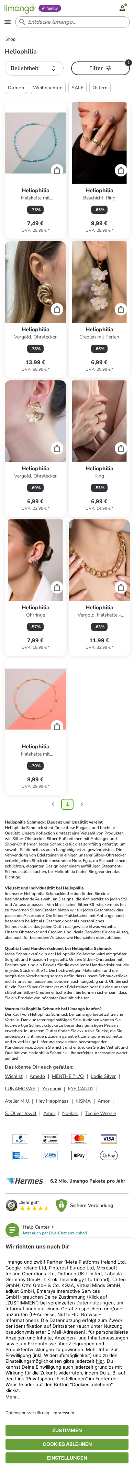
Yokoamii (51, 1088)
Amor (104, 1101)
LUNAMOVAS (20, 1088)
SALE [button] (77, 87)
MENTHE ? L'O (68, 1076)
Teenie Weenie (100, 1113)
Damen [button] (16, 87)
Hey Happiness (52, 1101)
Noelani (70, 1113)
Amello (37, 1076)
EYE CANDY (80, 1088)
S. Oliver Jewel (20, 1113)
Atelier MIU (17, 1101)
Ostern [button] (100, 87)
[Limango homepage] (20, 8)
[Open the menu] (7, 22)
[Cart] (57, 170)
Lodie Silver (103, 1076)
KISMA (83, 1101)
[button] (34, 68)
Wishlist (14, 1076)
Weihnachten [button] (48, 87)
